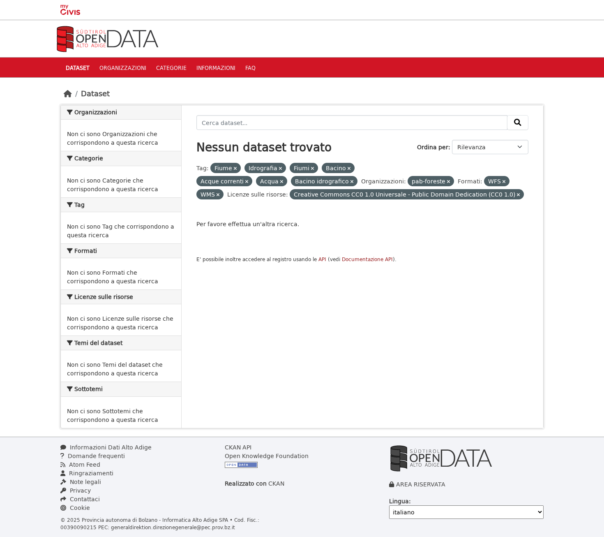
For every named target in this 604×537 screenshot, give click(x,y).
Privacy (79, 490)
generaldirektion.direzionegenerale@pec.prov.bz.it (173, 527)
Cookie (79, 507)
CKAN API (238, 447)
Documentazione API (367, 259)
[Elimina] (235, 168)
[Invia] (517, 122)
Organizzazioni (122, 67)
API (322, 259)
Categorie (171, 67)
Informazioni (215, 67)
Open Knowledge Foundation (267, 455)
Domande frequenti (95, 455)
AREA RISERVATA (420, 484)
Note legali (84, 481)
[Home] (68, 93)
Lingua (399, 501)
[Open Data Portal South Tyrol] (107, 38)
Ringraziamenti (90, 473)
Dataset (78, 67)
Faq (250, 67)
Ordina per (432, 147)
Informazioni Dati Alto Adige (110, 447)
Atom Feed (83, 464)
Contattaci (84, 499)
